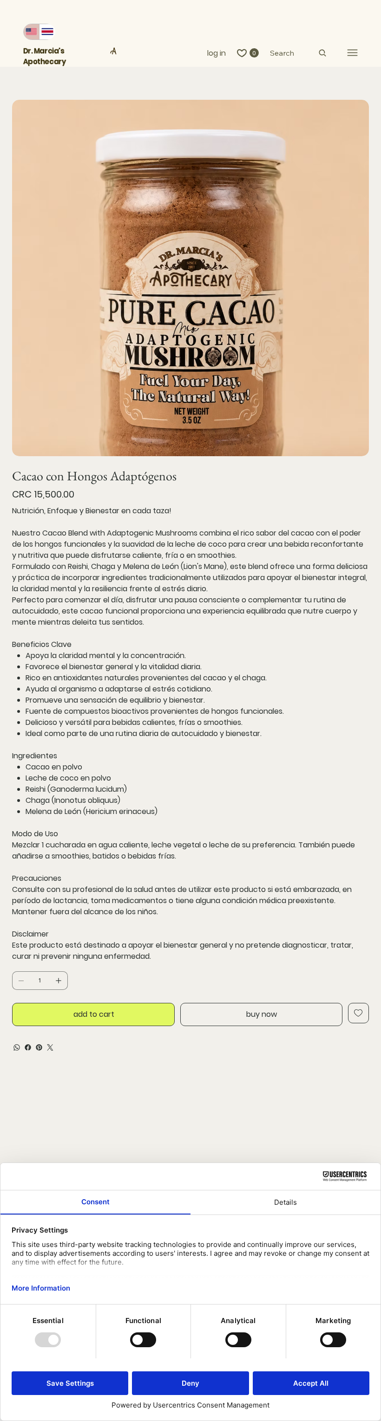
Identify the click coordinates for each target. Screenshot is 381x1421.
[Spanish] (47, 31)
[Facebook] (28, 1047)
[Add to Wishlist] (358, 1013)
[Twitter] (50, 1047)
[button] (254, 53)
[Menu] (352, 52)
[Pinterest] (39, 1047)
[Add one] (58, 980)
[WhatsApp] (16, 1047)
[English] (31, 31)
